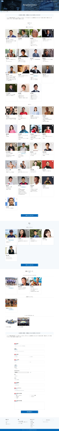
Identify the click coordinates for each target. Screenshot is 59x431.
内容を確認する (29, 411)
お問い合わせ (55, 1)
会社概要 (50, 1)
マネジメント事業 (40, 1)
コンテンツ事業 (46, 1)
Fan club (24, 153)
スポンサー (32, 396)
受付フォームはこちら (29, 215)
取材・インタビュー (19, 395)
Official (12, 309)
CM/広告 (17, 396)
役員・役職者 (32, 422)
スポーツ (7, 421)
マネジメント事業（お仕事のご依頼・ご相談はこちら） (23, 421)
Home (1, 11)
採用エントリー (33, 425)
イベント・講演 (33, 395)
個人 (6, 422)
